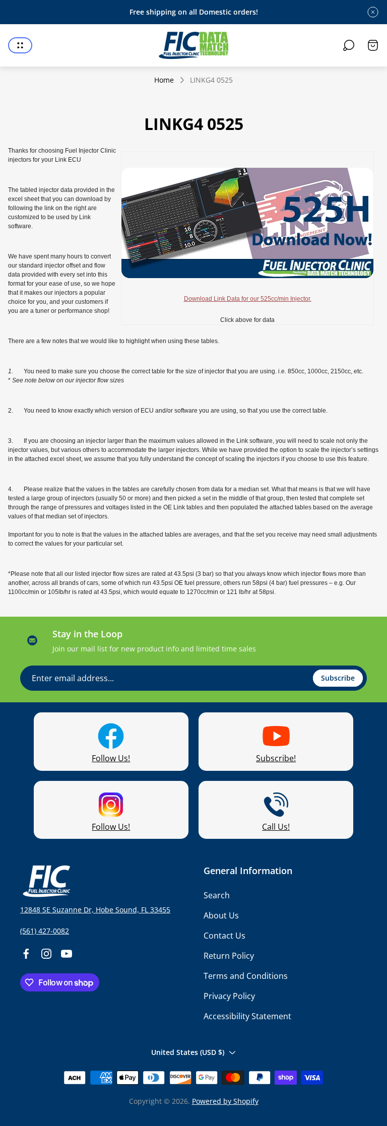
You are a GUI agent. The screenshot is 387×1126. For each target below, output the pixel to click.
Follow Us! (111, 758)
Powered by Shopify (225, 1101)
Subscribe (338, 678)
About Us (221, 915)
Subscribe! (276, 758)
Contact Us (224, 935)
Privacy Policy (229, 996)
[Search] (349, 45)
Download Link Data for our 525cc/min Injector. (247, 298)
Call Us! (276, 826)
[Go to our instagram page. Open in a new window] (46, 954)
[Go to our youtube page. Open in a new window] (66, 954)
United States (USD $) (187, 1052)
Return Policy (229, 955)
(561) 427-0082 (44, 931)
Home (164, 80)
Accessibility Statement (247, 1016)
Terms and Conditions (246, 975)
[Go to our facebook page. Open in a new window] (26, 954)
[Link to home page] (45, 881)
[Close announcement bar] (373, 12)
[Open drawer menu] (20, 45)
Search (217, 895)
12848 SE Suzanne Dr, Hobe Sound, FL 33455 (95, 909)
